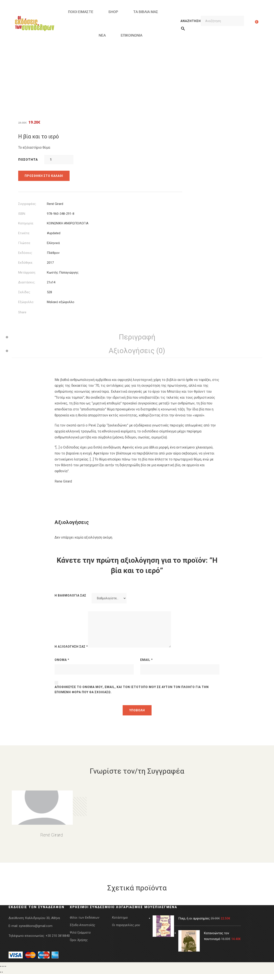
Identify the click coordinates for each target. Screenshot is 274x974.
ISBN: (22, 214)
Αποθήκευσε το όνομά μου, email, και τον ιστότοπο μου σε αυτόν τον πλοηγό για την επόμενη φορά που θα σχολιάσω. (132, 689)
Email (146, 660)
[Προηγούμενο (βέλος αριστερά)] (0, 972)
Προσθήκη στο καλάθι (44, 176)
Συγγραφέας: (27, 204)
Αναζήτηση (190, 21)
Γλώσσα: (24, 243)
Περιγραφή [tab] (137, 337)
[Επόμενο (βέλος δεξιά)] (2, 972)
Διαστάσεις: (26, 282)
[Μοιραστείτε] (3, 966)
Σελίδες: (24, 292)
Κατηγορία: (26, 223)
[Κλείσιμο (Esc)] (5, 966)
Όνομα (62, 660)
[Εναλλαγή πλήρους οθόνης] (2, 966)
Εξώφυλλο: (26, 302)
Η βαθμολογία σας (70, 595)
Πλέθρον (53, 253)
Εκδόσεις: (25, 253)
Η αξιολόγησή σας (71, 646)
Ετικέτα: (24, 233)
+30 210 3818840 (58, 936)
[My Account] (249, 23)
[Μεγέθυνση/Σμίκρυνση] (0, 966)
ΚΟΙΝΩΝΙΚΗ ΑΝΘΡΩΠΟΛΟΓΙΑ (67, 223)
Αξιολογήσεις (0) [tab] (137, 350)
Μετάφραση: (27, 272)
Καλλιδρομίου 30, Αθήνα (42, 918)
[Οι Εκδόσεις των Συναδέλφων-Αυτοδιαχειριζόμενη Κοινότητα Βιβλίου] (34, 23)
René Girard (55, 204)
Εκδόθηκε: (25, 263)
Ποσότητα (28, 159)
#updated (53, 233)
